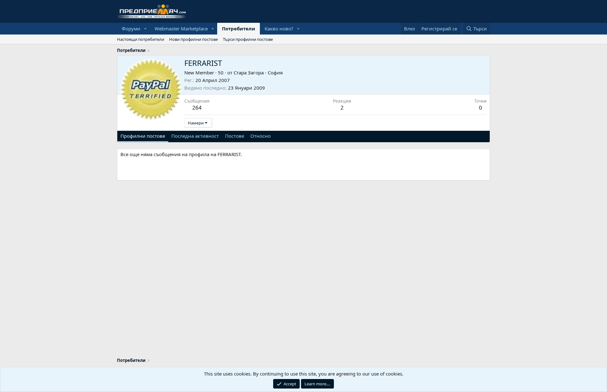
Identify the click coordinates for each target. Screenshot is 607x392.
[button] (145, 29)
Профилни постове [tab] (142, 136)
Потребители (238, 28)
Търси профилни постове (248, 39)
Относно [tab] (260, 136)
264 (197, 107)
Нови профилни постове (193, 39)
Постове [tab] (234, 136)
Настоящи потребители (140, 39)
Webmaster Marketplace (181, 28)
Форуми (131, 28)
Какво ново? (279, 28)
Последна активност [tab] (195, 136)
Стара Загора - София (258, 72)
